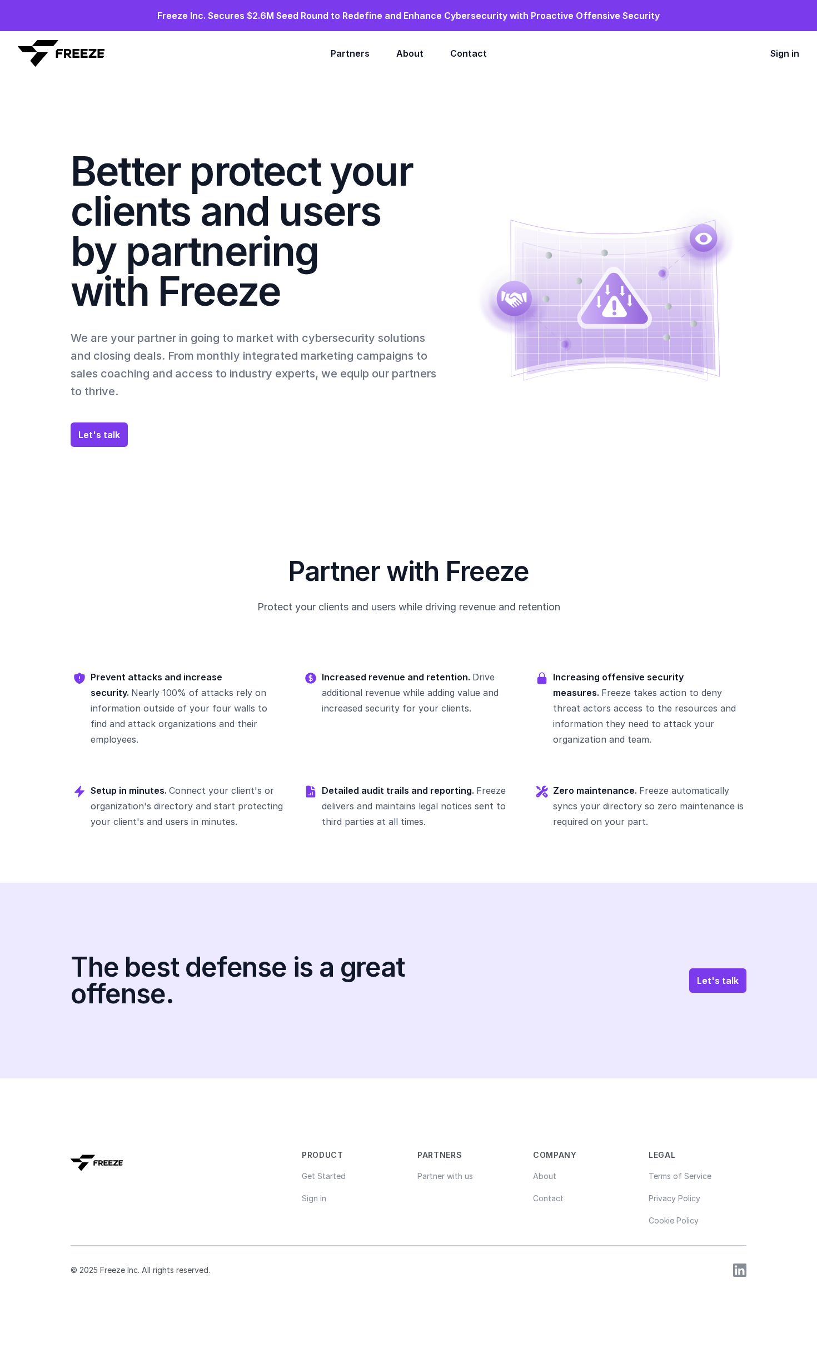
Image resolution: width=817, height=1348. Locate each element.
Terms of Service (680, 1176)
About (410, 53)
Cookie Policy (674, 1220)
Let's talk (99, 434)
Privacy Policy (674, 1198)
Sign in (784, 53)
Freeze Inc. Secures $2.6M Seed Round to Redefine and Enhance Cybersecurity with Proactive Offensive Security (408, 15)
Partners (350, 53)
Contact (468, 53)
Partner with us (445, 1176)
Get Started (324, 1176)
